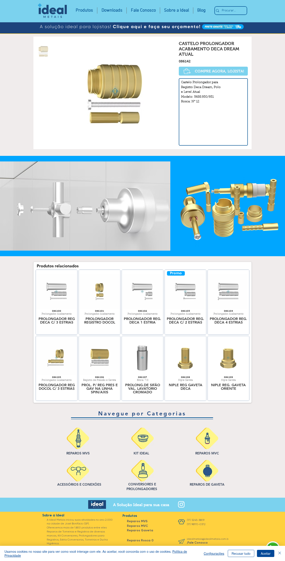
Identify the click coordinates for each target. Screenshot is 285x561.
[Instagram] (181, 504)
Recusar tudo (241, 553)
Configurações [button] (214, 553)
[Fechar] (279, 553)
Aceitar (266, 553)
